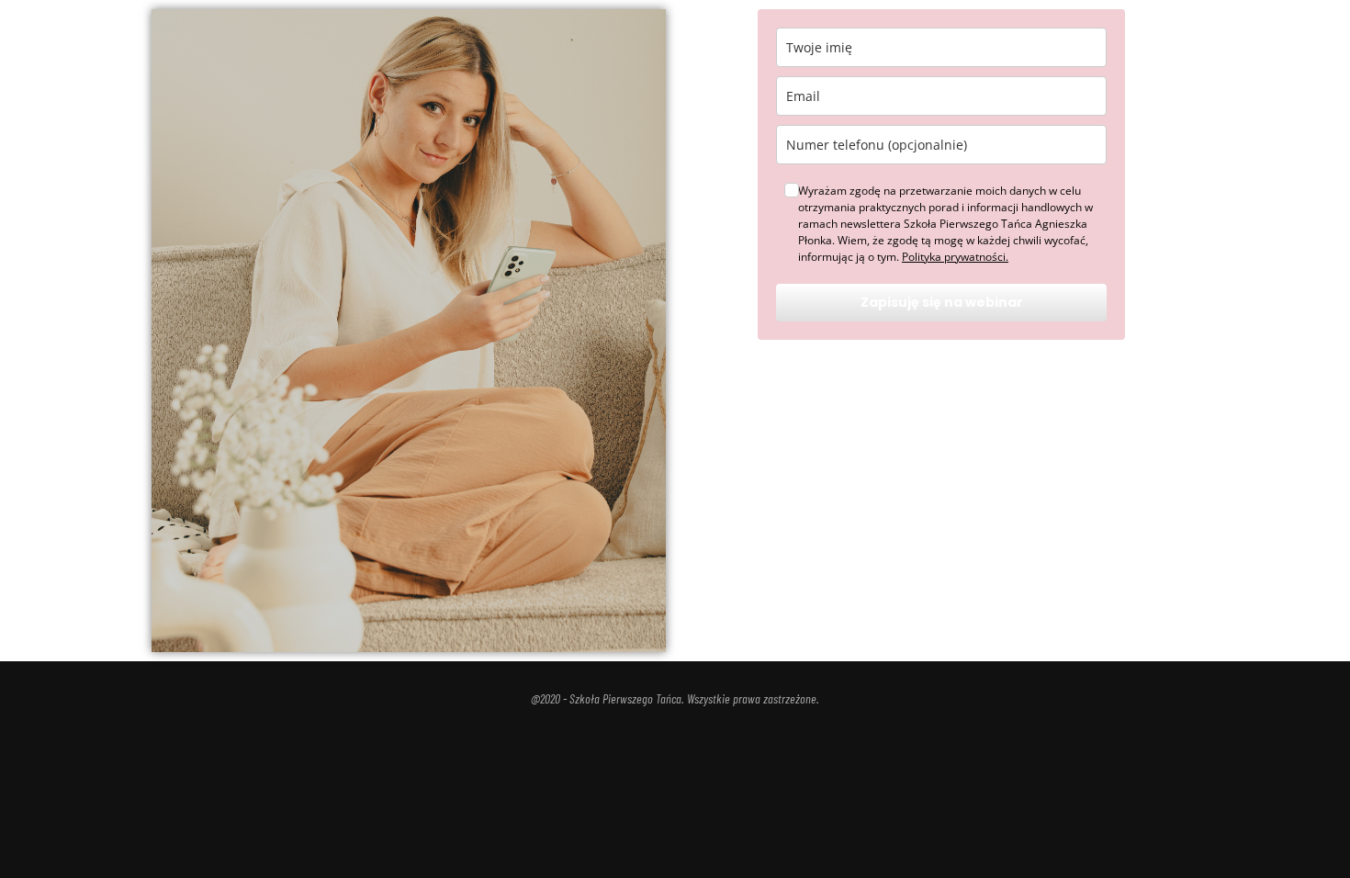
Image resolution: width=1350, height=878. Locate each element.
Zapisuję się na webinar (942, 302)
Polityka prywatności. (955, 257)
